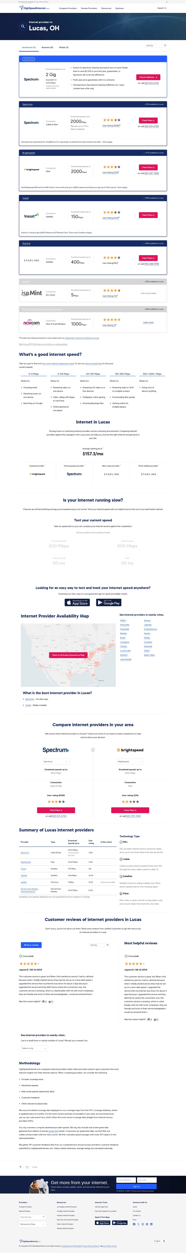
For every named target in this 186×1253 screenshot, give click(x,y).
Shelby (147, 638)
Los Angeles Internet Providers (67, 1207)
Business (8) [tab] (47, 47)
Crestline (148, 642)
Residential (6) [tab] (29, 47)
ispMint (26, 281)
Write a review (31, 945)
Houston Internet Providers (66, 1215)
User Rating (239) (110, 172)
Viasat (25, 198)
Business (120, 8)
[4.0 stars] (32, 963)
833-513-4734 (152, 83)
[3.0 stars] (28, 963)
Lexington (124, 642)
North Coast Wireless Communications (42, 309)
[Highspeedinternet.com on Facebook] (134, 1225)
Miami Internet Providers (65, 1224)
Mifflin (123, 620)
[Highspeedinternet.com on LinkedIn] (151, 1225)
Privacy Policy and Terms (90, 1246)
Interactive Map (68, 655)
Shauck (147, 620)
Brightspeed (28, 152)
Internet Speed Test (101, 1207)
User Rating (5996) (111, 125)
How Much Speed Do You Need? (106, 1211)
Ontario (123, 646)
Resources (106, 8)
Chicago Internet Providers (66, 1211)
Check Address (145, 77)
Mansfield (124, 629)
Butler (123, 638)
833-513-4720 (152, 126)
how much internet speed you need (58, 363)
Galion (147, 650)
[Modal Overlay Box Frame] (93, 1185)
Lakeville (147, 625)
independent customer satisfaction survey (82, 338)
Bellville (123, 633)
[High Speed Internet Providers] (34, 8)
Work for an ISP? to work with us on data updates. (43, 344)
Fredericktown (150, 629)
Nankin (147, 633)
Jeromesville (125, 659)
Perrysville (124, 625)
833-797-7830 (151, 173)
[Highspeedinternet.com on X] (138, 1225)
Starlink (26, 243)
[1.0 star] (21, 963)
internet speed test (93, 363)
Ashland (123, 655)
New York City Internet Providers (67, 1220)
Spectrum (27, 104)
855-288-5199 (151, 264)
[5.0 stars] (35, 963)
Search (161, 8)
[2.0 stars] (25, 963)
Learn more (148, 322)
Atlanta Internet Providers (65, 1228)
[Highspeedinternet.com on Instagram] (142, 1225)
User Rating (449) (110, 218)
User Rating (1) (109, 325)
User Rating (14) (109, 296)
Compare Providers (68, 8)
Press (134, 1220)
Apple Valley (149, 655)
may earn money (26, 2)
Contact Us (136, 1215)
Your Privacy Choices (110, 1246)
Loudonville (125, 650)
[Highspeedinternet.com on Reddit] (147, 1225)
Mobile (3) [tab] (63, 47)
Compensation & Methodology (71, 1246)
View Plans (146, 120)
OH (27, 1167)
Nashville (148, 646)
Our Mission (137, 1211)
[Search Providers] (43, 1217)
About (135, 1207)
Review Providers (89, 8)
